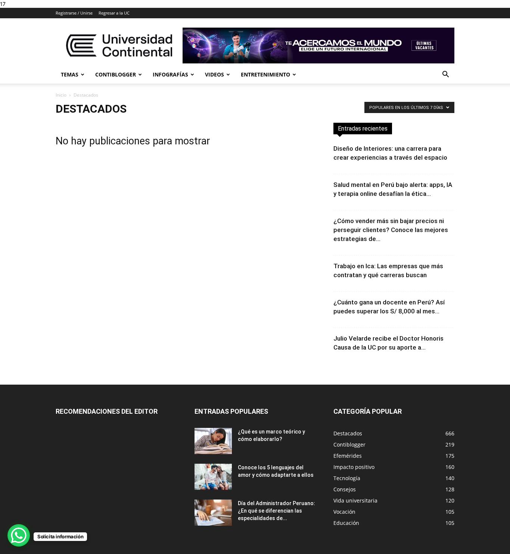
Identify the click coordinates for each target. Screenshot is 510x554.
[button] (445, 75)
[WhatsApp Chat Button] (18, 535)
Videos (214, 74)
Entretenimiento (265, 74)
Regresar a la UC (114, 13)
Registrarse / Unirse (74, 13)
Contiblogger (115, 74)
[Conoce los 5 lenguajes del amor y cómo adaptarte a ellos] (213, 477)
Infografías (170, 74)
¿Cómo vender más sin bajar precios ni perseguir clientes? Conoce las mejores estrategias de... (390, 229)
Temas (69, 74)
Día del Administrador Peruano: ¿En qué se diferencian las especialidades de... (276, 510)
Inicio (61, 95)
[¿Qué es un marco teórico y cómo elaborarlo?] (213, 441)
